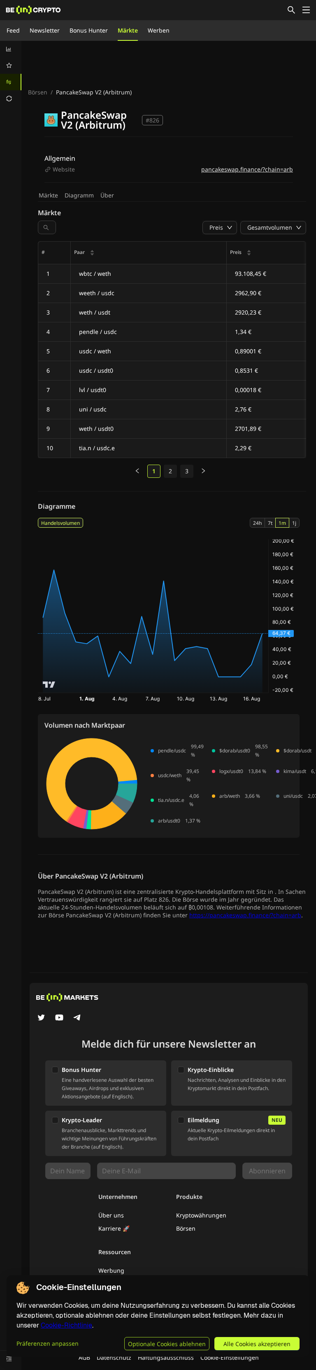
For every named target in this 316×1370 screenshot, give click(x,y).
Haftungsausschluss (166, 1357)
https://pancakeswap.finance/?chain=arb (245, 915)
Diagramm (79, 195)
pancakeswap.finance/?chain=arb (247, 169)
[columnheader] (149, 253)
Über (107, 195)
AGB (84, 1357)
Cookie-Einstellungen (229, 1357)
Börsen (37, 92)
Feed (13, 30)
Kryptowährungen (201, 1215)
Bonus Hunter (89, 30)
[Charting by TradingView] (49, 685)
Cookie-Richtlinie (66, 1325)
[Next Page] (203, 471)
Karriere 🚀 (114, 1228)
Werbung (111, 1270)
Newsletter (45, 30)
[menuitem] (10, 49)
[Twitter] (41, 1018)
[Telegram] (77, 1018)
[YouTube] (59, 1018)
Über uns (111, 1215)
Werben (159, 30)
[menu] (10, 74)
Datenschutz (114, 1357)
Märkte (128, 30)
